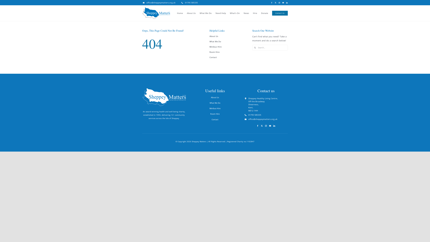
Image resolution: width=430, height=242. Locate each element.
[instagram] (279, 2)
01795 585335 (191, 2)
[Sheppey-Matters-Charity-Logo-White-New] (164, 89)
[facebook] (272, 2)
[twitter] (275, 2)
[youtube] (283, 2)
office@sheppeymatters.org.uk (160, 2)
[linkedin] (287, 2)
